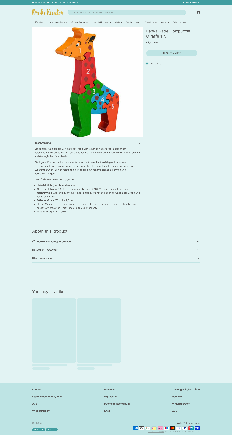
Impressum (110, 396)
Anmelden (196, 2)
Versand (177, 396)
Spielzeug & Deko (57, 22)
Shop (107, 410)
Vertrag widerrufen (191, 423)
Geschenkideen (132, 22)
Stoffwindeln (37, 22)
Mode (117, 22)
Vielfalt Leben (151, 22)
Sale (175, 22)
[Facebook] (37, 423)
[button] (171, 53)
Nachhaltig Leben (101, 22)
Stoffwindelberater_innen (47, 396)
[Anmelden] (190, 12)
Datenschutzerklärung (117, 403)
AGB (34, 403)
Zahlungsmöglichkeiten (186, 389)
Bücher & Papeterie (79, 22)
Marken (163, 22)
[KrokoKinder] (48, 12)
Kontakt (183, 22)
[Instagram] (33, 423)
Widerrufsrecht (41, 410)
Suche (179, 423)
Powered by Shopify (156, 432)
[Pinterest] (41, 423)
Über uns (109, 389)
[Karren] (197, 12)
